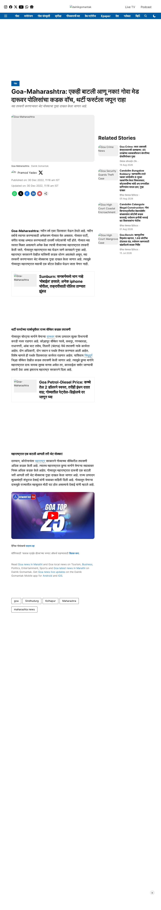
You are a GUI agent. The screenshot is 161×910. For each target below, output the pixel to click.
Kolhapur (50, 600)
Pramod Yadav (27, 172)
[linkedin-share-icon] (33, 195)
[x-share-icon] (20, 195)
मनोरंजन (28, 16)
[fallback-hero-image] (108, 150)
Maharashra (69, 600)
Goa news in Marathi (30, 564)
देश (117, 16)
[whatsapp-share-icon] (14, 195)
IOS (60, 575)
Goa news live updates (51, 571)
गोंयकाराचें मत (73, 16)
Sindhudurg (32, 600)
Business (87, 564)
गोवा (17, 16)
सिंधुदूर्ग (88, 355)
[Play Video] (52, 515)
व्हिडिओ (139, 16)
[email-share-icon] (39, 195)
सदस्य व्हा (30, 545)
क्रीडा (58, 16)
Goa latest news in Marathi (69, 568)
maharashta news (24, 609)
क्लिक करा (74, 553)
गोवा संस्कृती (44, 16)
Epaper (106, 16)
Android (47, 575)
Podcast (146, 7)
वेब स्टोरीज (90, 16)
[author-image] (13, 172)
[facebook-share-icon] (27, 195)
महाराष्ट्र (40, 461)
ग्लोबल (127, 16)
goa (16, 600)
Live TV (130, 7)
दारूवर (51, 336)
